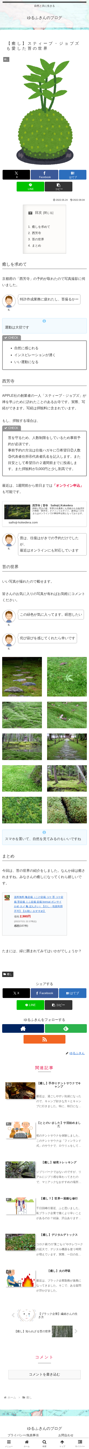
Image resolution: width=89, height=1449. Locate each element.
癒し (9, 974)
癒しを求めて (41, 226)
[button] (58, 186)
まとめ (36, 245)
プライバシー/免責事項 (23, 1435)
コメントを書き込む (44, 1374)
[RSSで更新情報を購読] (44, 1039)
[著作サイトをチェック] (23, 1028)
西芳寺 (36, 233)
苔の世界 (38, 239)
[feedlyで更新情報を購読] (66, 1028)
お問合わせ (65, 1435)
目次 (38, 212)
